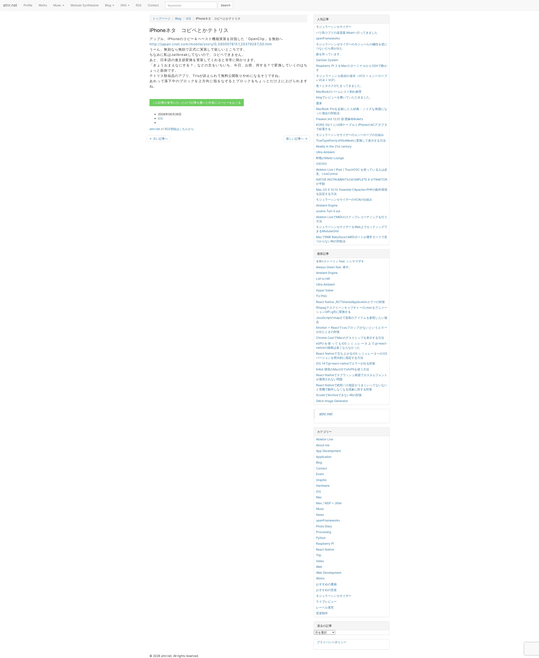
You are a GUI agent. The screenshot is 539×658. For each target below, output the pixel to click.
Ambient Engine (327, 205)
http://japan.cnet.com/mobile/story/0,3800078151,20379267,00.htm (210, 44)
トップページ (161, 18)
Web (319, 566)
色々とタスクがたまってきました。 (339, 85)
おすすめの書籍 (326, 584)
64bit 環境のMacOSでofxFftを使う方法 (342, 369)
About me (322, 445)
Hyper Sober (325, 290)
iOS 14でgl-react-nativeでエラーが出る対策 (345, 363)
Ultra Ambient (325, 152)
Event (320, 474)
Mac (319, 497)
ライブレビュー (326, 601)
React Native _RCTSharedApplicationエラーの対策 (350, 302)
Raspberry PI (325, 543)
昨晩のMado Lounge (330, 158)
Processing (323, 532)
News (320, 514)
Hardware (323, 485)
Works (43, 5)
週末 (319, 103)
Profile (28, 5)
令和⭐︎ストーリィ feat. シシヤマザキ (340, 261)
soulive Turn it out (328, 211)
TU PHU (321, 296)
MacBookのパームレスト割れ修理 (338, 91)
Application (323, 456)
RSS (138, 5)
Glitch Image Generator (332, 401)
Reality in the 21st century (334, 146)
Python (321, 538)
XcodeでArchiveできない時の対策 (339, 395)
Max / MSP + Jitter (329, 503)
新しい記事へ (296, 138)
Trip (318, 555)
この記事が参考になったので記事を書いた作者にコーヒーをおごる (196, 102)
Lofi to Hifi (323, 278)
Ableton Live (324, 439)
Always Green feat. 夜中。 (334, 267)
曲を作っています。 (329, 54)
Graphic (321, 480)
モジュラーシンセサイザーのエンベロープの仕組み (350, 135)
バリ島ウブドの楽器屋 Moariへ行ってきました (347, 32)
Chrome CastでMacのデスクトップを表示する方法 (350, 337)
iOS (188, 18)
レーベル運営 (325, 607)
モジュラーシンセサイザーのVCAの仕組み (344, 199)
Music (57, 5)
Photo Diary (324, 526)
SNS (123, 5)
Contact (153, 5)
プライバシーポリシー (331, 642)
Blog (108, 5)
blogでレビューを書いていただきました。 (344, 97)
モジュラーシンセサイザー (333, 26)
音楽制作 (322, 613)
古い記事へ (158, 138)
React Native (325, 549)
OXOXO (321, 163)
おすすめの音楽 (326, 590)
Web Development (328, 572)
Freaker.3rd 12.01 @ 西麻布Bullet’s (339, 119)
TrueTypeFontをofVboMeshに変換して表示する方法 (351, 140)
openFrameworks (328, 38)
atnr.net (10, 5)
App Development (328, 451)
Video (320, 561)
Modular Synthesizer (85, 5)
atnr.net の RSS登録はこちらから (171, 129)
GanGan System (327, 60)
